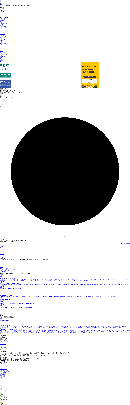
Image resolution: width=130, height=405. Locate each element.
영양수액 (1, 40)
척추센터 (1, 29)
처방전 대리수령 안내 (4, 27)
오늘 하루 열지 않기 (4, 88)
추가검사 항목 (2, 39)
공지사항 (1, 46)
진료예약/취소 (2, 21)
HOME (1, 4)
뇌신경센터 (2, 33)
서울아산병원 (2, 375)
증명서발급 (2, 55)
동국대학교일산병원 (3, 369)
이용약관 (1, 346)
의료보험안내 (2, 25)
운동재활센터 (2, 34)
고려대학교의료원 (3, 373)
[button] (64, 236)
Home (1, 61)
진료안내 (1, 24)
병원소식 (1, 45)
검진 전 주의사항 (3, 36)
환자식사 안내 (2, 57)
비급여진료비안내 (3, 26)
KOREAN (2, 1)
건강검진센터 (2, 35)
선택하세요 (2, 363)
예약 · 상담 (2, 20)
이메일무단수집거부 (3, 347)
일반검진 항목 (2, 37)
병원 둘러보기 (2, 50)
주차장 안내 (2, 58)
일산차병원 (2, 364)
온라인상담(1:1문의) (3, 23)
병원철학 (1, 44)
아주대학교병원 (3, 372)
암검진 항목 (2, 38)
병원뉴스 (1, 275)
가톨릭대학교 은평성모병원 (5, 371)
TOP (1, 348)
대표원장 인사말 (3, 43)
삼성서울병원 (2, 376)
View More (128, 244)
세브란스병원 (2, 374)
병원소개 (1, 41)
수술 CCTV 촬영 (3, 56)
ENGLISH (2, 2)
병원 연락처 (2, 53)
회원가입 (7, 4)
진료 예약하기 (2, 98)
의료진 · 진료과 (3, 18)
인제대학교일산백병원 (4, 370)
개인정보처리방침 (3, 344)
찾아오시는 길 (2, 52)
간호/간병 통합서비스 (4, 54)
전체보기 (1, 318)
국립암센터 (2, 368)
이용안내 (1, 51)
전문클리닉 (2, 28)
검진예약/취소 (2, 22)
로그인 (4, 4)
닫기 (1, 3)
